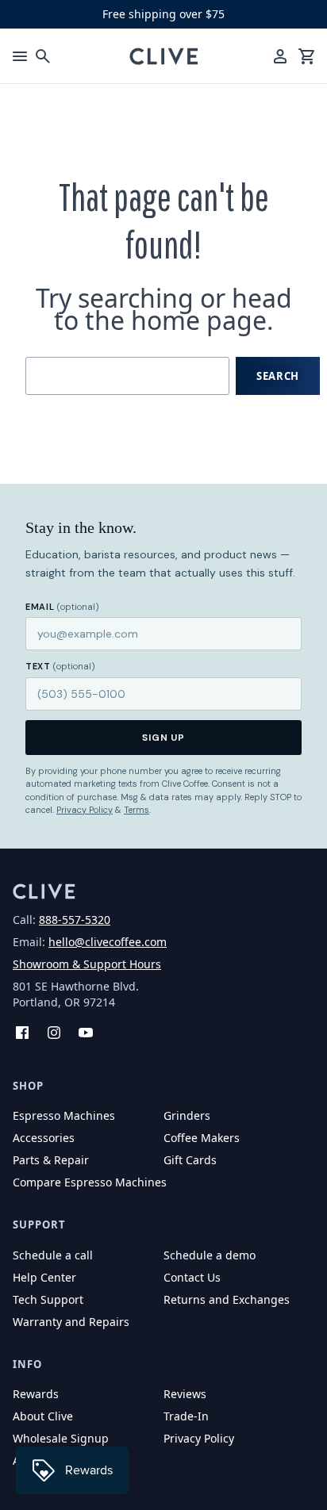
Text (60, 666)
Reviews (185, 1393)
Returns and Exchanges (227, 1299)
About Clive (43, 1416)
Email (62, 606)
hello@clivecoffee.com (107, 941)
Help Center (44, 1277)
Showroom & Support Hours (87, 964)
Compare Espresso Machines (90, 1182)
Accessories (44, 1137)
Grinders (187, 1115)
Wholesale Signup (61, 1438)
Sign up (164, 737)
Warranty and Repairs (71, 1321)
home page (199, 320)
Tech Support (48, 1299)
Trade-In (186, 1416)
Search (277, 376)
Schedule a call (53, 1255)
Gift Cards (190, 1159)
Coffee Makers (202, 1137)
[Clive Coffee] (163, 56)
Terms (136, 809)
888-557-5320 (74, 919)
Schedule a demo (210, 1255)
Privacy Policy (84, 809)
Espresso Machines (64, 1115)
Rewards (36, 1393)
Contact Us (192, 1277)
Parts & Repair (51, 1159)
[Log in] (280, 56)
